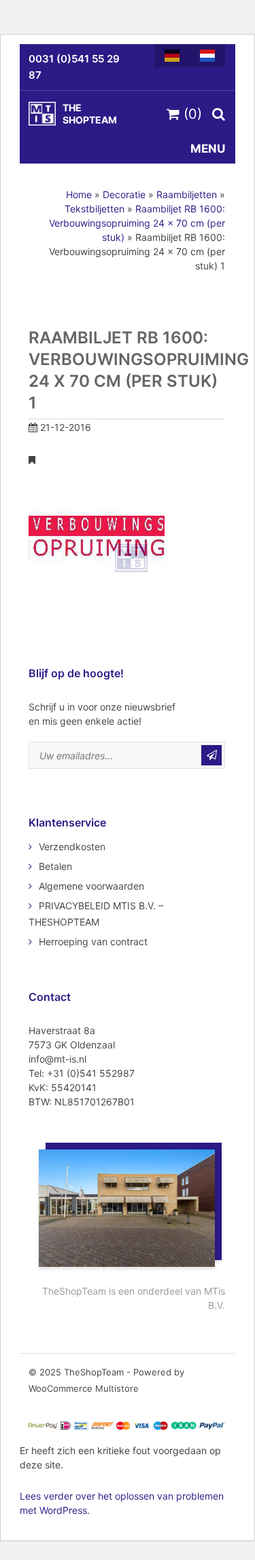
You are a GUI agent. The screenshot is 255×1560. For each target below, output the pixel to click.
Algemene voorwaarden (91, 886)
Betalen (55, 866)
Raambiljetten (186, 194)
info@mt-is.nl (57, 1059)
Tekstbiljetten (94, 208)
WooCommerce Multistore (84, 1388)
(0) (191, 114)
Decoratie (124, 194)
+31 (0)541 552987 (91, 1073)
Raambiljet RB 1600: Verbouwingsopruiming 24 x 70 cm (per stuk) (137, 223)
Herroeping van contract (93, 941)
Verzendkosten (72, 846)
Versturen (211, 755)
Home (79, 194)
